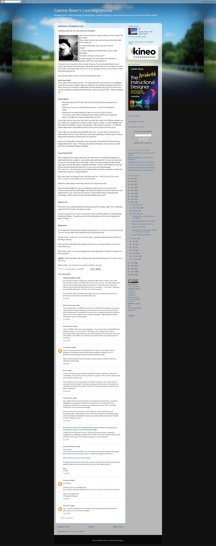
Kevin (65, 370)
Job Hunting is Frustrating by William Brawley (85, 265)
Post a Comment (67, 518)
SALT (112, 207)
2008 (133, 269)
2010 (133, 263)
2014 (133, 193)
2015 (133, 190)
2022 (133, 181)
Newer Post (63, 527)
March (135, 253)
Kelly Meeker (68, 326)
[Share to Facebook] (97, 269)
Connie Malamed (69, 446)
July (134, 241)
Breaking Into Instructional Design (79, 458)
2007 (133, 272)
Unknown (66, 480)
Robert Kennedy (69, 305)
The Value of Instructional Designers (141, 165)
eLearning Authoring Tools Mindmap (141, 162)
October (136, 211)
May (134, 247)
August (135, 238)
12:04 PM (66, 391)
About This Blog (134, 116)
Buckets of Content (139, 227)
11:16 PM (66, 421)
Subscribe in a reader (136, 121)
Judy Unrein (67, 398)
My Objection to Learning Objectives (141, 170)
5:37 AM (66, 440)
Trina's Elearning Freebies (141, 235)
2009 (133, 266)
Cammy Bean (71, 269)
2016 (133, 187)
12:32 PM (66, 513)
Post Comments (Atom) (76, 531)
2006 (133, 275)
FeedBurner (148, 143)
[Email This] (91, 269)
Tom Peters (67, 347)
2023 (133, 178)
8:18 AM (66, 298)
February (136, 256)
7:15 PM (66, 473)
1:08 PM (66, 499)
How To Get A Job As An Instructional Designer (103, 489)
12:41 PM (66, 341)
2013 (133, 196)
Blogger (120, 540)
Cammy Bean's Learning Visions (83, 10)
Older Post (118, 527)
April (134, 250)
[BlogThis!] (93, 269)
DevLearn (105, 188)
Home (91, 527)
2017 (133, 184)
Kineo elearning (98, 244)
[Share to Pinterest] (99, 269)
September (137, 214)
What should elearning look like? (143, 221)
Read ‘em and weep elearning (142, 224)
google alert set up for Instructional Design (80, 214)
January (136, 259)
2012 (133, 199)
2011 (133, 202)
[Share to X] (95, 269)
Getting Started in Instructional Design (141, 167)
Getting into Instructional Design (81, 237)
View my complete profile (137, 37)
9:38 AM (66, 364)
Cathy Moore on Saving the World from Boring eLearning (144, 231)
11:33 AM (66, 319)
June (134, 244)
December (136, 205)
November (136, 208)
